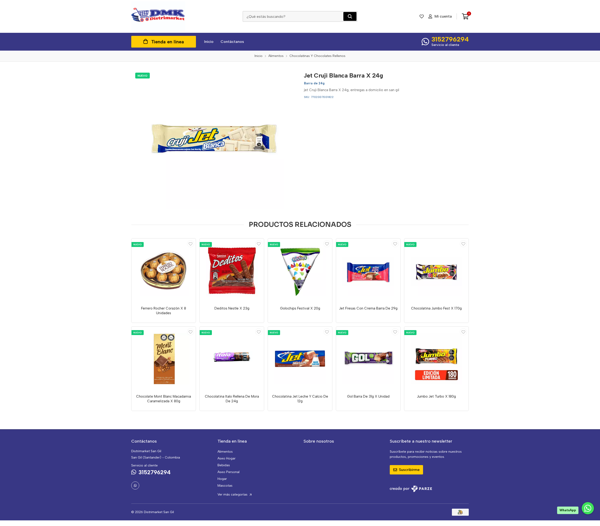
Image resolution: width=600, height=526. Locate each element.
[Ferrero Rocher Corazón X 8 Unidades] (163, 271)
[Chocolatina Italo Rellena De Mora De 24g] (232, 359)
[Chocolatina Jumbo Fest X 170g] (436, 271)
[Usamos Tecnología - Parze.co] (411, 489)
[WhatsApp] (135, 485)
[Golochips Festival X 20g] (300, 271)
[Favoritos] (422, 16)
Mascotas (225, 486)
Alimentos (225, 452)
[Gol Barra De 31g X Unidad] (368, 359)
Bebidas (224, 465)
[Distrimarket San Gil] (158, 16)
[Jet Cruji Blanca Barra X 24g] (214, 139)
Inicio (209, 41)
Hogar (222, 479)
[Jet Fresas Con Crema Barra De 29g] (368, 271)
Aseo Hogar (227, 458)
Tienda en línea (167, 42)
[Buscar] (349, 16)
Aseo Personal (229, 472)
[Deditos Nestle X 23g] (232, 271)
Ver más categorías (233, 494)
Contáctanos (232, 41)
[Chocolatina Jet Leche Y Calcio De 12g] (300, 359)
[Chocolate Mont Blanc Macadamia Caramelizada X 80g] (163, 359)
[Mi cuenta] (190, 243)
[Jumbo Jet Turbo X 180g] (436, 359)
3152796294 (450, 39)
